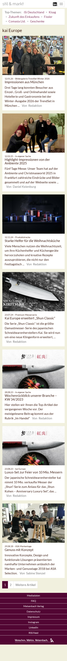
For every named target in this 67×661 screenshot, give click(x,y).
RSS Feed (33, 632)
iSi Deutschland (34, 12)
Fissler (48, 16)
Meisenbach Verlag (33, 606)
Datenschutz (33, 611)
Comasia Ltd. (17, 21)
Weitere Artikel (25, 585)
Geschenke (37, 21)
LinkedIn (33, 627)
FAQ (33, 600)
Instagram (33, 622)
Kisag (52, 12)
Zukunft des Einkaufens (24, 16)
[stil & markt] (13, 4)
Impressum (34, 616)
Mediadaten (33, 595)
